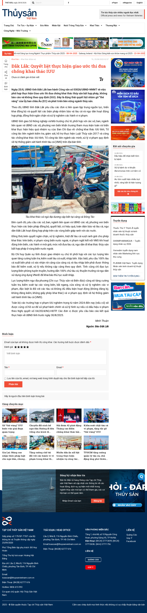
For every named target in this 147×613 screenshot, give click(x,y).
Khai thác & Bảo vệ (28, 59)
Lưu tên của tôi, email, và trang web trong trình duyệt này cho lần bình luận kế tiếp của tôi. (51, 378)
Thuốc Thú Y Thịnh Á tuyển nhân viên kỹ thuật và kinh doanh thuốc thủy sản (126, 231)
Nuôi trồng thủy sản (74, 25)
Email (59, 367)
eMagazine (127, 3)
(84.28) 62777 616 (21, 582)
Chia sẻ (6, 76)
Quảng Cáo (131, 535)
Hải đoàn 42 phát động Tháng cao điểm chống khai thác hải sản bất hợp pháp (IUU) (68, 429)
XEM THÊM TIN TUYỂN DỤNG (126, 276)
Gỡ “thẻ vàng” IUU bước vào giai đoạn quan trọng (12, 428)
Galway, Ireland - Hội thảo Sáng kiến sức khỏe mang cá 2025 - (80, 53)
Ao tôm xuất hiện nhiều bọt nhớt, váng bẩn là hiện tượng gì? (127, 182)
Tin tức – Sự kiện (25, 25)
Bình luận (6, 88)
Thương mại (111, 25)
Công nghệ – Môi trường (16, 31)
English (140, 3)
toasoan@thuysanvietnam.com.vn (18, 577)
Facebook (131, 541)
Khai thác (94, 25)
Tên (6, 367)
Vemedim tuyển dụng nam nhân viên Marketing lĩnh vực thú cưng (126, 253)
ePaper (115, 3)
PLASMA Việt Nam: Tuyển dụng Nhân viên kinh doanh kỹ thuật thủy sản (128, 266)
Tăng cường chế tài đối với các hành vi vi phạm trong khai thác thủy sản (41, 456)
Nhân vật (56, 25)
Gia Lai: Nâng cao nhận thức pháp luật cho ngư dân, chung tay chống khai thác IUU (13, 456)
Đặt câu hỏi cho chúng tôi (128, 191)
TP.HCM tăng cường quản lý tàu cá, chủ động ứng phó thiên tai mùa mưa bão (95, 456)
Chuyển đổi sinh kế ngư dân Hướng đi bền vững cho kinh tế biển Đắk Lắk (41, 429)
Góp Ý (129, 538)
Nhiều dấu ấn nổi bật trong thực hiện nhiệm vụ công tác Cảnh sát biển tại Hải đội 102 (68, 456)
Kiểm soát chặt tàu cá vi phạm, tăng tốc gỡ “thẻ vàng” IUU (96, 428)
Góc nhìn (44, 25)
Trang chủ (9, 25)
